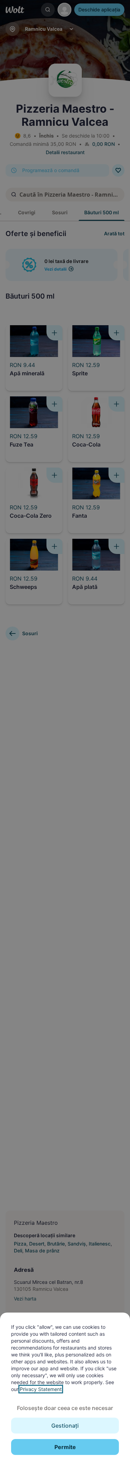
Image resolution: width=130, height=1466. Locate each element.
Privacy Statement (41, 1389)
